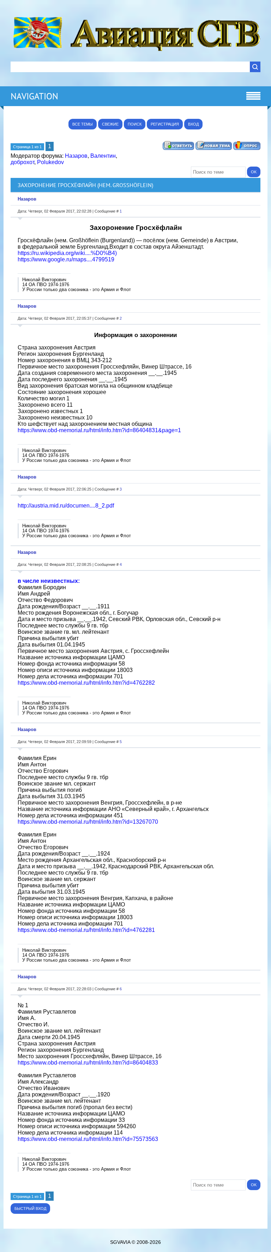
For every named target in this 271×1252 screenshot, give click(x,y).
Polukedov (50, 162)
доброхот (22, 162)
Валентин (103, 156)
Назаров (76, 156)
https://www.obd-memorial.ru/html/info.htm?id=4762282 (86, 683)
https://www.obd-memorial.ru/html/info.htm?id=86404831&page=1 (99, 430)
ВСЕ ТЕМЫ (82, 124)
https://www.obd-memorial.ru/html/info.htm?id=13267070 (88, 822)
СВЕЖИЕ (110, 124)
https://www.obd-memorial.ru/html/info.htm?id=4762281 (86, 930)
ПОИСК (134, 124)
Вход (193, 124)
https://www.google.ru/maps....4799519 (66, 259)
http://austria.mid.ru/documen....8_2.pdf (66, 506)
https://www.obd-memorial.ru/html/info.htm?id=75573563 (88, 1139)
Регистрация (165, 124)
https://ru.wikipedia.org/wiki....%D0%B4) (67, 253)
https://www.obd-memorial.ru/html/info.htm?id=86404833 (88, 1063)
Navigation (34, 96)
